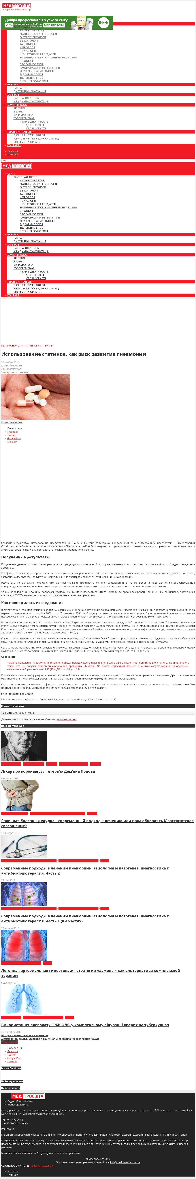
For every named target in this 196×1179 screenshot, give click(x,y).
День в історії (35, 125)
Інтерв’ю (19, 108)
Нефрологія (28, 50)
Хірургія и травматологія (37, 71)
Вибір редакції (11, 764)
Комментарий (9, 1042)
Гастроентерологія (33, 37)
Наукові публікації (32, 30)
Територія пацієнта (20, 132)
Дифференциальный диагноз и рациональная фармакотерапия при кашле (50, 1038)
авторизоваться (67, 719)
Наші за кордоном (26, 98)
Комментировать (12, 365)
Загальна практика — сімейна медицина (48, 57)
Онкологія (27, 61)
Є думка (18, 111)
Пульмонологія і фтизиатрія (40, 67)
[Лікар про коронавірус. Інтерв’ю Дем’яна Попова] (24, 760)
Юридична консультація (31, 101)
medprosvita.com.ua (41, 1165)
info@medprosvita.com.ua (125, 1162)
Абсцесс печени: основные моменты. (24, 1035)
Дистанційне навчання (29, 91)
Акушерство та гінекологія (38, 34)
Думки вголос (17, 104)
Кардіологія (28, 44)
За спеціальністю (25, 27)
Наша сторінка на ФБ (14, 1123)
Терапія (48, 345)
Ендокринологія (31, 74)
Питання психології (34, 81)
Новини (13, 84)
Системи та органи (27, 142)
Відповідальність (17, 1104)
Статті (11, 23)
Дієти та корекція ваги (29, 135)
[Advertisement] (98, 320)
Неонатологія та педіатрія (38, 54)
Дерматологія (29, 40)
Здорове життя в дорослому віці (36, 138)
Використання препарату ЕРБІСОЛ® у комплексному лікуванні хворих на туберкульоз (85, 1024)
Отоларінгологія (31, 64)
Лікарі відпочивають (34, 121)
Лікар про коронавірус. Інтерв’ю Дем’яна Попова (48, 771)
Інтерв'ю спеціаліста (73, 764)
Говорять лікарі (24, 118)
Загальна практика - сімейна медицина (57, 813)
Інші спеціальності (32, 77)
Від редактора (23, 115)
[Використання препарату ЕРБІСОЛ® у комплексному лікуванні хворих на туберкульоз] (24, 1014)
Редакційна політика (20, 1101)
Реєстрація (7, 1129)
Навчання (20, 88)
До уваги (13, 94)
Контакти (14, 145)
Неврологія (27, 47)
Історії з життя (36, 128)
